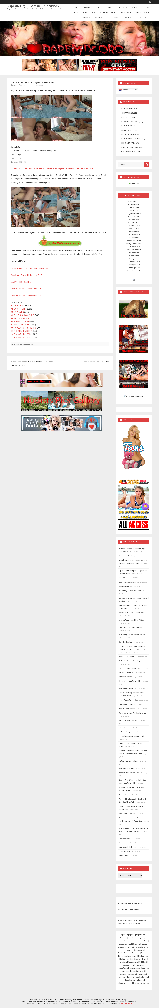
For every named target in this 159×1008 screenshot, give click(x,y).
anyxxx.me (133, 941)
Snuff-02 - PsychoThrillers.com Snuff (26, 296)
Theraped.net (134, 207)
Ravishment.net (133, 256)
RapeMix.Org (126, 1003)
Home (75, 7)
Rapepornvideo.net (134, 250)
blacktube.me (124, 959)
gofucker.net (132, 938)
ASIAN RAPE (125, 13)
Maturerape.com (134, 268)
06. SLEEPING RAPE (20, 322)
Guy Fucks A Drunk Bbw (127, 668)
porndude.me (123, 941)
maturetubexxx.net (138, 971)
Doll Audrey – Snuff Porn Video (130, 591)
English (125, 90)
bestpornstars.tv (138, 950)
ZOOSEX (86, 18)
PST (76, 13)
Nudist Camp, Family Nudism (128, 909)
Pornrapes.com (133, 253)
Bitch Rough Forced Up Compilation (132, 635)
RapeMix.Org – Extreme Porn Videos (33, 6)
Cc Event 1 (123, 578)
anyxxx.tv (131, 947)
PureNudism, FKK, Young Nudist (130, 903)
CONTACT (87, 7)
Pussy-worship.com (133, 244)
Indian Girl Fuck (124, 851)
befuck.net (123, 944)
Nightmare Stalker (125, 677)
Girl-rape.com (134, 259)
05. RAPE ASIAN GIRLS (21, 318)
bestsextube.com (124, 953)
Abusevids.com (133, 222)
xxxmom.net (144, 983)
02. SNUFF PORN (18, 309)
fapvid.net (134, 959)
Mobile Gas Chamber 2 (127, 657)
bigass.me (136, 953)
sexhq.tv (126, 980)
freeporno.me (133, 962)
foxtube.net (143, 959)
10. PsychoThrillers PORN (21, 334)
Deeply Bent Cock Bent (127, 582)
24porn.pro (143, 938)
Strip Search (123, 856)
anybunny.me (143, 944)
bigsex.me (123, 956)
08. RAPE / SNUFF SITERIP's (23, 328)
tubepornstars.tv (124, 983)
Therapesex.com (133, 262)
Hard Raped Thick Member (129, 847)
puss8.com (123, 977)
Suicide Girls (123, 727)
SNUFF (110, 7)
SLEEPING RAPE (107, 13)
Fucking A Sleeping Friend (128, 732)
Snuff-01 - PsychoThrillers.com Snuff (26, 289)
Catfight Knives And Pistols (128, 761)
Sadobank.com (133, 217)
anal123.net (132, 944)
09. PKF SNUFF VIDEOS (21, 331)
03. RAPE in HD (17, 312)
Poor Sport (123, 795)
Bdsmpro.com (134, 220)
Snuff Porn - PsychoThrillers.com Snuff (26, 275)
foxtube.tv (123, 962)
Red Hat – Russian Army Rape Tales (132, 661)
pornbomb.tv (133, 974)
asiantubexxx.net (142, 947)
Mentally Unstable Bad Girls (129, 773)
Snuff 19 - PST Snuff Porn (21, 282)
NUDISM (98, 18)
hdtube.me (145, 968)
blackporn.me (143, 956)
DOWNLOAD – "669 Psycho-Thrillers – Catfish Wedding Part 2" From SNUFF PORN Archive (52, 169)
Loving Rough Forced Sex (128, 700)
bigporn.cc (145, 953)
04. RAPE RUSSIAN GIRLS (22, 315)
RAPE (99, 7)
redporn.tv (144, 977)
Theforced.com (133, 232)
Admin (14, 85)
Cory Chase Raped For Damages (131, 627)
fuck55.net (143, 962)
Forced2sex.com (134, 226)
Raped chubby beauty (127, 814)
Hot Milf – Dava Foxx (126, 672)
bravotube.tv (143, 941)
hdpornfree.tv (123, 968)
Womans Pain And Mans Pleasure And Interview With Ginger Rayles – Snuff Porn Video (133, 649)
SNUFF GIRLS (89, 13)
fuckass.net (127, 965)
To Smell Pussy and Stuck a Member (132, 736)
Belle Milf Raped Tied (126, 768)
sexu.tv (133, 980)
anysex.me (122, 947)
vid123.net (135, 983)
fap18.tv (132, 935)
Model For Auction (125, 586)
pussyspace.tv (133, 977)
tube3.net (140, 980)
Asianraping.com (133, 265)
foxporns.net (140, 935)
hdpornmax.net (134, 968)
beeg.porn (126, 950)
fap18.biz (124, 935)
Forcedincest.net (133, 271)
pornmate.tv (143, 974)
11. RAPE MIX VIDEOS (20, 337)
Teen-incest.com (134, 247)
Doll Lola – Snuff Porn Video (129, 720)
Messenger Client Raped (128, 556)
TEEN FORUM (113, 18)
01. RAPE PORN (18, 306)
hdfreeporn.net (138, 965)
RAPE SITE (129, 18)
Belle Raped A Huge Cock (128, 688)
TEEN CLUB (144, 18)
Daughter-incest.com (133, 214)
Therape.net (133, 210)
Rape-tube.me (133, 201)
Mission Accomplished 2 (127, 709)
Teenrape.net (134, 238)
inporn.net (126, 971)
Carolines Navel (124, 839)
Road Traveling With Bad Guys (95, 361)
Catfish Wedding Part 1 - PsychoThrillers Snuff (30, 268)
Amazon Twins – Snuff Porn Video (131, 620)
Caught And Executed (127, 704)
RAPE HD (136, 7)
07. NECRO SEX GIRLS (21, 325)
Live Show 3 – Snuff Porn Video (130, 681)
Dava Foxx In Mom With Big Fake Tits (132, 713)
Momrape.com (134, 229)
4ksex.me (123, 938)
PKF (147, 7)
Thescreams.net (134, 235)
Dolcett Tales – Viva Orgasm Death (132, 613)
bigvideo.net (132, 956)
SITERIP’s (122, 7)
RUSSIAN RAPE (142, 13)
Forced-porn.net (134, 204)
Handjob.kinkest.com (133, 241)
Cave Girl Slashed (125, 642)
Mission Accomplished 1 (127, 843)
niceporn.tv (123, 974)
